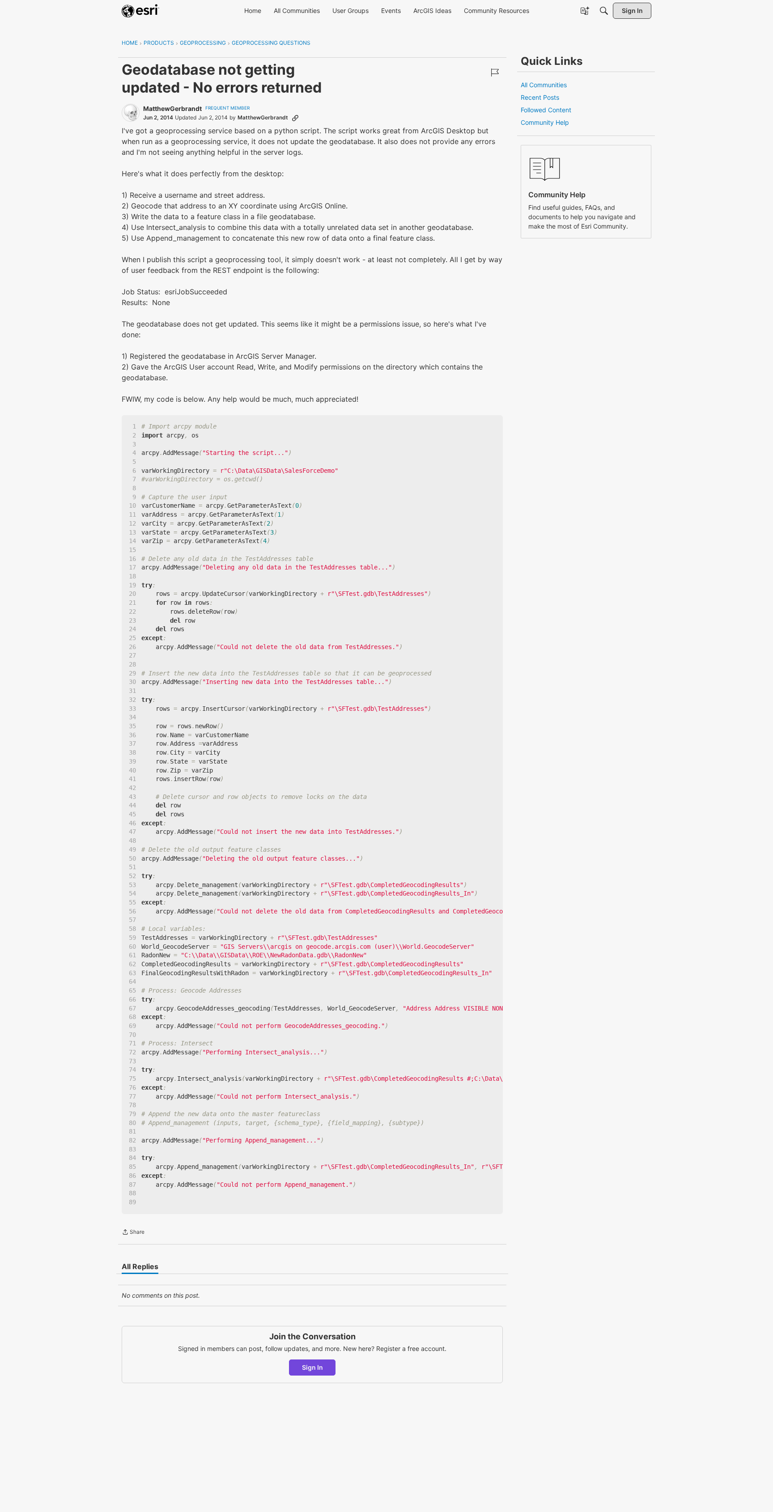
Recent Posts (540, 97)
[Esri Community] (140, 10)
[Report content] (495, 72)
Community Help (545, 122)
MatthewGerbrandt (172, 108)
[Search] (604, 11)
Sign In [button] (312, 1367)
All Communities (544, 85)
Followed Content (546, 110)
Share (133, 1232)
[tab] (140, 1266)
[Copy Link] (295, 118)
